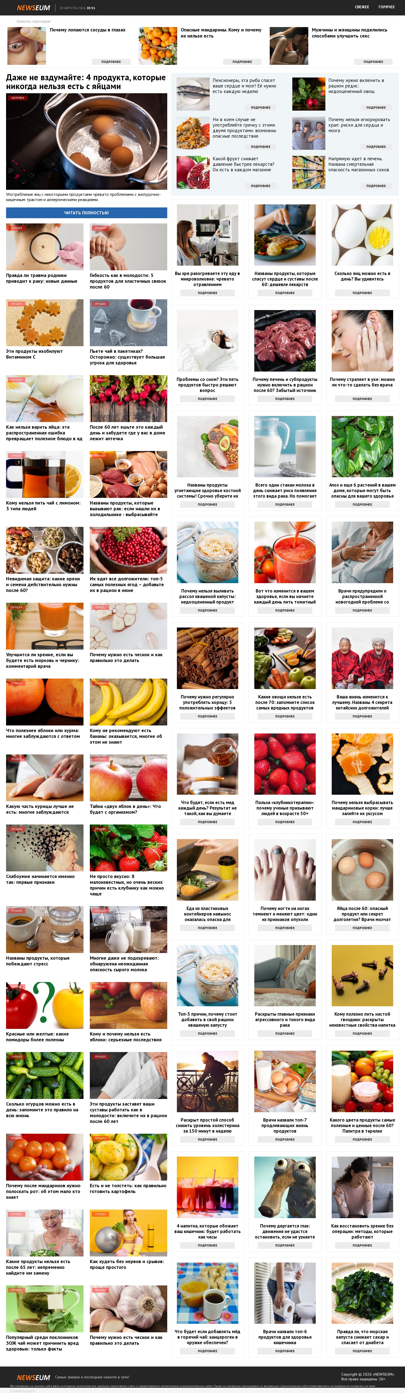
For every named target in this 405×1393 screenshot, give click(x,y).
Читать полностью (86, 212)
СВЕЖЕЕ (362, 6)
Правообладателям (23, 1390)
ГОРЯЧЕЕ (387, 6)
